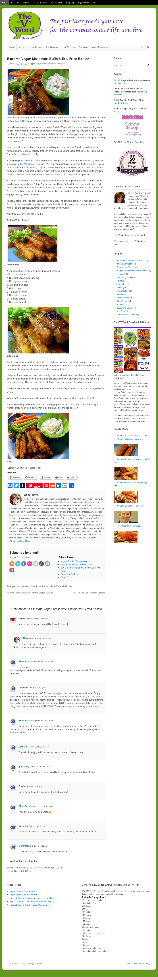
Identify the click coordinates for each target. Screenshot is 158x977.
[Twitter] (18, 563)
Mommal (23, 845)
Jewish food (121, 284)
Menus (119, 287)
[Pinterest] (12, 570)
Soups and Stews (124, 307)
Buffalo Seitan (34, 180)
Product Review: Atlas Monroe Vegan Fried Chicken (33, 898)
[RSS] (12, 563)
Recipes (61, 63)
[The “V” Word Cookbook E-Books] (132, 371)
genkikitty (24, 766)
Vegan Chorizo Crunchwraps (22, 891)
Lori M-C (23, 746)
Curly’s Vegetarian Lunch (29, 163)
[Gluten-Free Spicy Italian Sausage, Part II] (126, 502)
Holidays (120, 280)
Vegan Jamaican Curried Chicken (25, 894)
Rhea (11, 63)
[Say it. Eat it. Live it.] (79, 39)
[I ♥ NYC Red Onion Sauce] (126, 542)
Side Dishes (121, 301)
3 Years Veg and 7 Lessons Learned (90, 592)
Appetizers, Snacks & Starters (43, 63)
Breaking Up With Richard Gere (130, 505)
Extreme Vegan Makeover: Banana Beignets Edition (30, 592)
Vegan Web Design (142, 963)
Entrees (119, 273)
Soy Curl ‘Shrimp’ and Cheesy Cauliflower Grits (31, 901)
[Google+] (41, 563)
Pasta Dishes (122, 290)
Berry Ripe (139, 142)
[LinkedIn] (35, 563)
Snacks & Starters (40, 586)
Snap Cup (70, 2)
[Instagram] (47, 563)
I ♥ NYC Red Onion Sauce (128, 525)
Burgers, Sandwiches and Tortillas (131, 270)
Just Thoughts (56, 2)
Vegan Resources (85, 2)
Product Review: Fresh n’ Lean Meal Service (30, 904)
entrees (26, 586)
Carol (21, 825)
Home (4, 2)
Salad (119, 294)
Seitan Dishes (122, 297)
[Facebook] (24, 563)
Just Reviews (41, 2)
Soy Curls (120, 311)
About (13, 2)
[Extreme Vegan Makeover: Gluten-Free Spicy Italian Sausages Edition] (126, 455)
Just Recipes (26, 2)
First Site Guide (121, 102)
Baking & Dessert (124, 263)
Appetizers (15, 586)
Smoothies (121, 304)
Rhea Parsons (26, 661)
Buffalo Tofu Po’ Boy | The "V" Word (24, 867)
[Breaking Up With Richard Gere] (126, 522)
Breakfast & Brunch (125, 267)
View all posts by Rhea (21, 540)
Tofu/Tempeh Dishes (62, 586)
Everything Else (123, 277)
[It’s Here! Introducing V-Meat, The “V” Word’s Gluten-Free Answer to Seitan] (126, 478)
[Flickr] (29, 563)
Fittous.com (120, 83)
